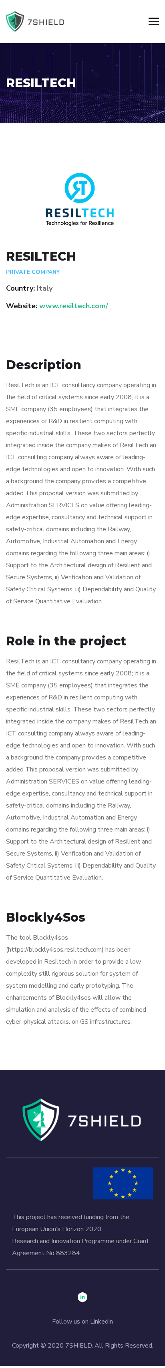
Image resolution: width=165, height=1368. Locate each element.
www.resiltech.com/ (73, 306)
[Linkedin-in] (82, 1297)
